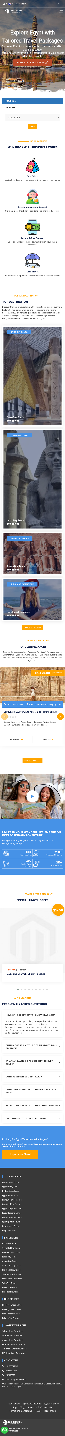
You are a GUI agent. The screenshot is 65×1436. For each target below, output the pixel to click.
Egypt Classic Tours (10, 1182)
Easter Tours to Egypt (11, 1213)
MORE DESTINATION (32, 627)
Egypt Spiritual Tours (11, 1222)
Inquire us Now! (20, 1154)
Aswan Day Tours (19, 538)
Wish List (47, 739)
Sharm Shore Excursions (12, 1335)
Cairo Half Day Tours (11, 1248)
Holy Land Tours (9, 1230)
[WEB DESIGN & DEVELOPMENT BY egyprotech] (10, 1433)
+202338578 (9, 1375)
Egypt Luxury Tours (10, 1186)
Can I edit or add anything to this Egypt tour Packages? (31, 1047)
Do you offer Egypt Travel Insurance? (26, 1118)
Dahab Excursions (10, 1287)
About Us (32, 1407)
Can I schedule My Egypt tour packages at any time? (31, 1091)
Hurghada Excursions (22, 584)
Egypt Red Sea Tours (11, 1204)
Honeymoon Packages (11, 1200)
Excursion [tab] (10, 101)
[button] (61, 11)
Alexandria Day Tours (11, 1265)
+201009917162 (11, 1366)
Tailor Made (50, 1410)
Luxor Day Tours (19, 435)
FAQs (38, 1410)
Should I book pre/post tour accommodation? (32, 1105)
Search (33, 126)
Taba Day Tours (9, 1283)
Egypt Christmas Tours (11, 1217)
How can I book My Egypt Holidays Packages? (30, 1015)
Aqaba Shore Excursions (12, 1340)
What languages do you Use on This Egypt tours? (29, 1062)
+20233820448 (10, 1370)
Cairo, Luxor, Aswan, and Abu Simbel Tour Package (30, 712)
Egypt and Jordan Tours (12, 1208)
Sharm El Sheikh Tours (11, 1274)
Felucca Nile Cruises (10, 1318)
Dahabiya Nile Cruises (11, 1309)
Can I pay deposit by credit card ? (24, 1076)
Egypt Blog (19, 1407)
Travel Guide (13, 1403)
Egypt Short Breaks (10, 1195)
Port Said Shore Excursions (13, 1344)
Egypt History (51, 1403)
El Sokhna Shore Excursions (13, 1353)
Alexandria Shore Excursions (14, 1348)
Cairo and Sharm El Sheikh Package (26, 974)
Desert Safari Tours (10, 1226)
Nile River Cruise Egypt (11, 1305)
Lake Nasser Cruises (11, 1313)
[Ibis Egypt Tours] (13, 11)
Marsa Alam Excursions (12, 1278)
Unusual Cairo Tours (11, 1252)
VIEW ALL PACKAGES (32, 760)
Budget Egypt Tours (10, 1191)
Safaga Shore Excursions (12, 1331)
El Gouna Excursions (10, 1292)
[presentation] (4, 716)
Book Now (15, 739)
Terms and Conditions (20, 1410)
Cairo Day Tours (19, 332)
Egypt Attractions (32, 1403)
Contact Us (46, 1407)
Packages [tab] (10, 107)
